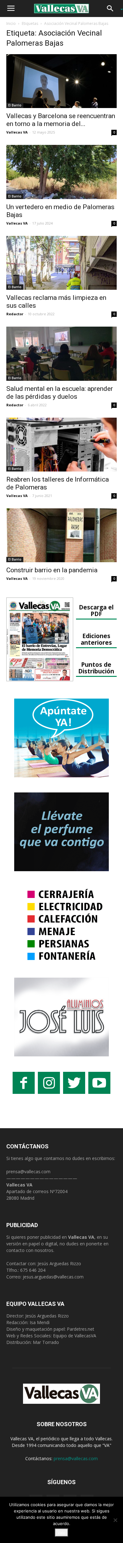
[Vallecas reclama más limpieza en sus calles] (61, 263)
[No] (115, 1520)
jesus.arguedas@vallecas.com (53, 1277)
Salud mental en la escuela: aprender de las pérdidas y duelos (59, 392)
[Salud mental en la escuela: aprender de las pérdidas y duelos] (61, 353)
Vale (61, 1532)
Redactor (14, 313)
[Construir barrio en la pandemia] (61, 535)
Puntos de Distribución (96, 667)
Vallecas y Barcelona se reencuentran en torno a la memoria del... (60, 120)
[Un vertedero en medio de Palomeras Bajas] (61, 172)
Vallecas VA (17, 132)
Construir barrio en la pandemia (51, 570)
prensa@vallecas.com (28, 1171)
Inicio (11, 23)
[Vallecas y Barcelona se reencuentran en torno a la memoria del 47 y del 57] (61, 81)
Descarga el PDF (96, 610)
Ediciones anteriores (96, 639)
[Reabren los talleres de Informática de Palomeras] (61, 444)
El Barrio (14, 105)
